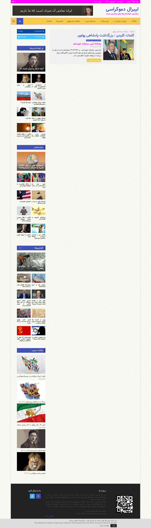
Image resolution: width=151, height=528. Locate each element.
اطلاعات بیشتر (104, 525)
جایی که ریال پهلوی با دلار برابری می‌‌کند (31, 424)
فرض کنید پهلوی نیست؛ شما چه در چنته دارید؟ (24, 321)
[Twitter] (32, 496)
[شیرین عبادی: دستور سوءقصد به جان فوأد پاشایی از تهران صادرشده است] (24, 294)
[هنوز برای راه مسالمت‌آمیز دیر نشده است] (38, 177)
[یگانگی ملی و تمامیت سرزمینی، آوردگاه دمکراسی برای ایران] (38, 228)
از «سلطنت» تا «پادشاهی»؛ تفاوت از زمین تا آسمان (38, 86)
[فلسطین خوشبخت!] (24, 194)
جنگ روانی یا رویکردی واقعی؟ (31, 267)
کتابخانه (49, 21)
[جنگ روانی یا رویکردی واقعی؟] (31, 262)
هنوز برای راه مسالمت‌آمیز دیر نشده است (38, 185)
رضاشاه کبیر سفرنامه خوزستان (87, 44)
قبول (113, 525)
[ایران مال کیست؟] (24, 95)
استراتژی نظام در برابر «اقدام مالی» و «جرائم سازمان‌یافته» (31, 167)
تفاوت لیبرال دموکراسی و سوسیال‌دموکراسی (38, 103)
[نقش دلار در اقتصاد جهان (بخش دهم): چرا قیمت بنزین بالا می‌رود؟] (38, 294)
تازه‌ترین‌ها (59, 21)
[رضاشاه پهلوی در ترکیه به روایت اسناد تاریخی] (38, 111)
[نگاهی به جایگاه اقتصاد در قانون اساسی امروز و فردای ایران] (24, 127)
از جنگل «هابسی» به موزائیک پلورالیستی (24, 185)
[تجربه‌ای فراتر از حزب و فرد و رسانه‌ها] (38, 194)
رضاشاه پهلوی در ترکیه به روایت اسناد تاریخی (38, 119)
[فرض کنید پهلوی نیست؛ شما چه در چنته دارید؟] (24, 313)
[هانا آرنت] (24, 111)
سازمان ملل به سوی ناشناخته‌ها (38, 286)
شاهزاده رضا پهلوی (73, 21)
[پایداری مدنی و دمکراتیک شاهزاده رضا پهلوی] (38, 127)
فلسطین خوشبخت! (25, 201)
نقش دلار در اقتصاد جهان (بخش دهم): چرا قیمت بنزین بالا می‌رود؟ (38, 302)
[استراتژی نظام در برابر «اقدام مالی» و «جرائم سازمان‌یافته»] (31, 161)
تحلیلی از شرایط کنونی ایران (24, 236)
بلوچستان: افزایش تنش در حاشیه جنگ (24, 286)
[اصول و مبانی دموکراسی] (24, 78)
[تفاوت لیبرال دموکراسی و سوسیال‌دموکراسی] (38, 95)
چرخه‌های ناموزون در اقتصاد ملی (38, 218)
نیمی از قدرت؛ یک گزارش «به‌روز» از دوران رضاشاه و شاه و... (38, 321)
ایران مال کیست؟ (26, 102)
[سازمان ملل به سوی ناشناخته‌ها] (38, 278)
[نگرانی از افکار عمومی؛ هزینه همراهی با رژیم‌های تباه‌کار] (24, 210)
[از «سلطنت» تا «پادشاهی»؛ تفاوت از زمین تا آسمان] (38, 78)
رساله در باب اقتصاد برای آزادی (35, 402)
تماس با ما (98, 1)
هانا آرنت (28, 118)
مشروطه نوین (90, 21)
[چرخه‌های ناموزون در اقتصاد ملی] (38, 210)
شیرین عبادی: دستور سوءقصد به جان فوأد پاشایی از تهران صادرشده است (24, 303)
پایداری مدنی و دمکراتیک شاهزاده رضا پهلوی (38, 136)
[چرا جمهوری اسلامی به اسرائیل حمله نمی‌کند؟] (38, 330)
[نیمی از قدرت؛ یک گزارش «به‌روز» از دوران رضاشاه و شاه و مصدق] (38, 313)
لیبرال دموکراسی (122, 9)
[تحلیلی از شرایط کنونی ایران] (24, 228)
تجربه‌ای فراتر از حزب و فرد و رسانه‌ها (38, 202)
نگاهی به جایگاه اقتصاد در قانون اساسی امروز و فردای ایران (24, 136)
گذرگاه (134, 21)
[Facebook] (38, 496)
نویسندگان (105, 21)
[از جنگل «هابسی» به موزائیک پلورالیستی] (24, 177)
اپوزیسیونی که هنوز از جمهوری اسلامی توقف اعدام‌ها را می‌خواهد (24, 339)
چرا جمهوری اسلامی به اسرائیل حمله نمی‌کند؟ (38, 338)
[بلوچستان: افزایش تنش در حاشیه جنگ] (24, 278)
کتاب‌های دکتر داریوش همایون (93, 40)
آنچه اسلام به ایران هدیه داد (32, 68)
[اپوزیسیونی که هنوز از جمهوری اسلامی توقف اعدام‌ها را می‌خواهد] (24, 330)
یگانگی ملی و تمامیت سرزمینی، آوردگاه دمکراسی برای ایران (38, 236)
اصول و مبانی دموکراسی (24, 86)
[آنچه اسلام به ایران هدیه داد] (31, 62)
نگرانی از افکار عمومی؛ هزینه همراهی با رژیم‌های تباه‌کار (24, 219)
